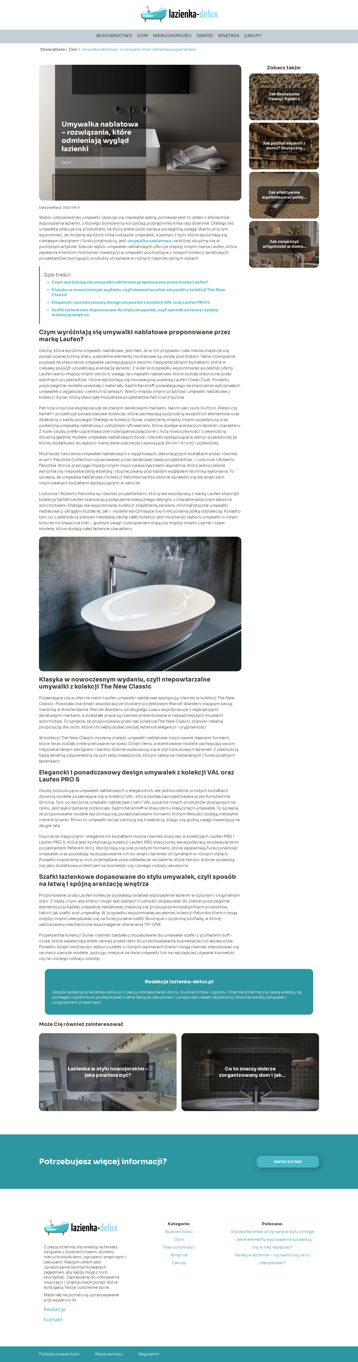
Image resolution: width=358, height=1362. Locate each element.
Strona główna (53, 49)
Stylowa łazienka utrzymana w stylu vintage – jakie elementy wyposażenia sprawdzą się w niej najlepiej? (272, 1239)
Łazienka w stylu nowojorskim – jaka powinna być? (108, 1072)
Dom (142, 35)
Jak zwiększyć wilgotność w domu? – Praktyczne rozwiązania (284, 244)
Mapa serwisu (109, 1354)
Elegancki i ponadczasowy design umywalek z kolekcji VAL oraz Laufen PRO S (131, 302)
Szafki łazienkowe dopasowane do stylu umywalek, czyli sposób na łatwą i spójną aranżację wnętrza (135, 312)
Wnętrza (228, 35)
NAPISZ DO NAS (288, 1162)
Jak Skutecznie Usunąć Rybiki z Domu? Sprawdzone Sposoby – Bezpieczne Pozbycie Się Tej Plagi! (284, 97)
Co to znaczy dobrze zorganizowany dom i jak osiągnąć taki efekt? (250, 1072)
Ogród (205, 35)
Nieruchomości (172, 35)
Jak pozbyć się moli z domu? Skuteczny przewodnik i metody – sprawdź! (284, 146)
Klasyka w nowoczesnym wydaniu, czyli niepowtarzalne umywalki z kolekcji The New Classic (138, 292)
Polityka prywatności (59, 1354)
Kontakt (53, 1320)
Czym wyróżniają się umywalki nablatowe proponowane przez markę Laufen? (130, 282)
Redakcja (55, 1310)
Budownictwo (114, 35)
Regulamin (148, 1354)
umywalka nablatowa (149, 240)
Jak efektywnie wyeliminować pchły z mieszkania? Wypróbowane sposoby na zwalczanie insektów (284, 195)
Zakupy (253, 35)
